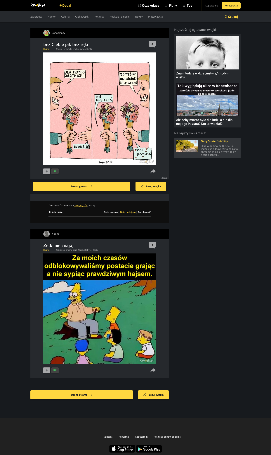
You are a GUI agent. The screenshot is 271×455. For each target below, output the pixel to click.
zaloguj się (80, 205)
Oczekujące (150, 5)
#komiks (68, 49)
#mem (69, 250)
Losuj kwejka (153, 186)
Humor (52, 16)
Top (189, 5)
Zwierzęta (36, 16)
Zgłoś (164, 178)
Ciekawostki (82, 16)
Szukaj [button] (233, 17)
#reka (76, 49)
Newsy (139, 16)
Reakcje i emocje (120, 16)
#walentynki (86, 49)
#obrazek (60, 250)
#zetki (95, 250)
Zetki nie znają (57, 245)
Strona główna (79, 186)
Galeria (65, 16)
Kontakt (107, 436)
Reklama (124, 436)
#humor (59, 49)
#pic (75, 250)
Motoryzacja (155, 16)
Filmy (173, 5)
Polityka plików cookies (167, 436)
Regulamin (141, 436)
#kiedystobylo (85, 250)
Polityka (99, 16)
